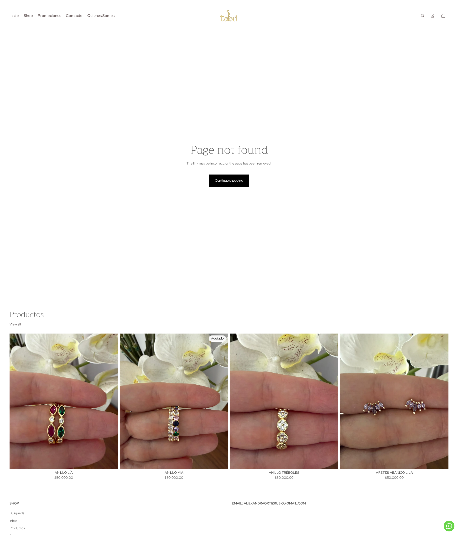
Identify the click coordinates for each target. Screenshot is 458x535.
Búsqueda (17, 513)
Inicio (13, 521)
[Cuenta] (432, 15)
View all (15, 324)
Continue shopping (229, 180)
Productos (17, 528)
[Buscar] (422, 15)
